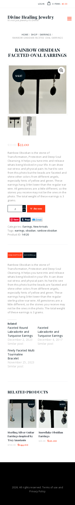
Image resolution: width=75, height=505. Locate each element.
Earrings (45, 34)
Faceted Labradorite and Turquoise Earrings (50, 332)
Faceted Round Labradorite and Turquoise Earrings (20, 332)
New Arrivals (40, 226)
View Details (22, 409)
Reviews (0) (30, 255)
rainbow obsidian (47, 230)
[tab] (15, 255)
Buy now (38, 208)
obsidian (31, 230)
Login (41, 4)
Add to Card (22, 416)
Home (25, 34)
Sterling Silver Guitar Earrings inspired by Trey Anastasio (21, 436)
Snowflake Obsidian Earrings (51, 434)
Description (15, 255)
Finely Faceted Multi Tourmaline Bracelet (21, 354)
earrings (19, 230)
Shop (34, 34)
